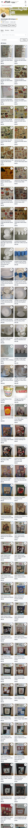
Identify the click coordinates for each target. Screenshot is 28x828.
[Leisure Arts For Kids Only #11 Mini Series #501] (21, 152)
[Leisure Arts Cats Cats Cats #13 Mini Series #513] (7, 132)
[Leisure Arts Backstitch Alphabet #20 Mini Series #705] (7, 92)
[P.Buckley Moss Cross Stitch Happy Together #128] (7, 769)
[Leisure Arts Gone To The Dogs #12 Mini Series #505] (7, 152)
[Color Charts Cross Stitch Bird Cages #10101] (21, 629)
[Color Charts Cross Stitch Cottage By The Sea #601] (7, 728)
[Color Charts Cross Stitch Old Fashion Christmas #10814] (7, 548)
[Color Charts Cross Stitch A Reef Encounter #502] (21, 728)
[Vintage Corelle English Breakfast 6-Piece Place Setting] (21, 371)
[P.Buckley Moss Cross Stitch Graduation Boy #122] (7, 789)
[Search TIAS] (25, 5)
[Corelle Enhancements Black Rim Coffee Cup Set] (21, 233)
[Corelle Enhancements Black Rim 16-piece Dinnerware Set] (7, 254)
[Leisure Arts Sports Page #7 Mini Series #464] (21, 173)
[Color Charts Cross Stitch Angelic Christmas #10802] (7, 568)
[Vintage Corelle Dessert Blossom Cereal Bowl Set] (7, 312)
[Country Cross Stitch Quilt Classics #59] (7, 471)
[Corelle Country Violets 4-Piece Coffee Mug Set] (21, 254)
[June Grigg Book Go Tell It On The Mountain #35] (21, 809)
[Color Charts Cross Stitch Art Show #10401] (7, 608)
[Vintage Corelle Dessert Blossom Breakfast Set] (21, 330)
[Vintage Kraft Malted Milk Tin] (7, 410)
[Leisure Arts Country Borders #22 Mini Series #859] (21, 51)
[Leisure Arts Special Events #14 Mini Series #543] (21, 112)
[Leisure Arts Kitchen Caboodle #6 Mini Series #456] (7, 213)
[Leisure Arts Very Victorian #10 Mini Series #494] (21, 132)
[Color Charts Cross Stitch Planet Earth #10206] (21, 608)
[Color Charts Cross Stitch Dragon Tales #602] (21, 710)
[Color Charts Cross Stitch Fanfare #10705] (21, 568)
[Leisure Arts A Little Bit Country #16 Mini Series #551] (7, 112)
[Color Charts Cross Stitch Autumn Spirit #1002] (21, 669)
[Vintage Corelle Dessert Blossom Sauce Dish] (21, 312)
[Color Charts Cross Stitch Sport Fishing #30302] (21, 527)
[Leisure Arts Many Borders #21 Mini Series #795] (7, 71)
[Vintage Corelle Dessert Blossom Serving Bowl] (21, 293)
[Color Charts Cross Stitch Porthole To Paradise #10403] (21, 588)
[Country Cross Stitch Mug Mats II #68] (7, 451)
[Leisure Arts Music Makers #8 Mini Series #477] (7, 173)
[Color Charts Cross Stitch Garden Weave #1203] (21, 649)
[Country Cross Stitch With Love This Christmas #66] (21, 451)
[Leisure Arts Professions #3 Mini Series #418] (21, 193)
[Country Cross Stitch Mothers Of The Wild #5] (7, 527)
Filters (24, 40)
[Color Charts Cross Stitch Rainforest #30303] (7, 588)
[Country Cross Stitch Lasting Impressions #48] (7, 508)
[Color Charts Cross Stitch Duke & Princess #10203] (7, 629)
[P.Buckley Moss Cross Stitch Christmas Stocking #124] (21, 769)
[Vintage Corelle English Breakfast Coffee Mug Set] (21, 351)
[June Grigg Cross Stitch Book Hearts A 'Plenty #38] (21, 789)
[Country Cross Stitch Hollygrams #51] (21, 490)
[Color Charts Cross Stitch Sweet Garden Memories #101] (21, 749)
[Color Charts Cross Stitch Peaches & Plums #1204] (7, 649)
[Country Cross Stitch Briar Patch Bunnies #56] (21, 471)
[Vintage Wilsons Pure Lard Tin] (7, 391)
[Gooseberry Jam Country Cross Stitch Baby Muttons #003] (21, 410)
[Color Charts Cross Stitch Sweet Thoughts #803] (7, 689)
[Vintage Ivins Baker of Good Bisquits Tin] (21, 391)
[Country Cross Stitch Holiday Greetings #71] (21, 430)
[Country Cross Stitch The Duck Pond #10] (21, 508)
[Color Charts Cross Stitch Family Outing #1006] (7, 669)
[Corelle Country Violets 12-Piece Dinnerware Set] (21, 274)
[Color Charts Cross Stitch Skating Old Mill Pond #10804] (21, 548)
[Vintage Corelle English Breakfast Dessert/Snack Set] (7, 371)
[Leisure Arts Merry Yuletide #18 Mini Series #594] (21, 71)
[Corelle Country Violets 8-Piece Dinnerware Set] (7, 293)
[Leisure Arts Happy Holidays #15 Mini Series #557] (21, 92)
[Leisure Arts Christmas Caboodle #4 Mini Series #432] (7, 193)
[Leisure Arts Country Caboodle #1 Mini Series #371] (21, 213)
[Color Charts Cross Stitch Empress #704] (21, 689)
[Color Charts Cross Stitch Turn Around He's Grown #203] (7, 749)
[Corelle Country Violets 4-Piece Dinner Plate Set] (7, 274)
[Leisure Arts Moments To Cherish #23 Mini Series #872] (7, 51)
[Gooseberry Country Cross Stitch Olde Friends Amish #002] (7, 430)
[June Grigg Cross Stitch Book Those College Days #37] (7, 809)
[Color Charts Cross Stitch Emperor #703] (7, 710)
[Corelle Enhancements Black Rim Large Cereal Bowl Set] (7, 233)
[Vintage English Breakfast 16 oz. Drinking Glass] (7, 351)
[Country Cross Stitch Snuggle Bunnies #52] (7, 490)
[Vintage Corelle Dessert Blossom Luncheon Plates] (7, 330)
